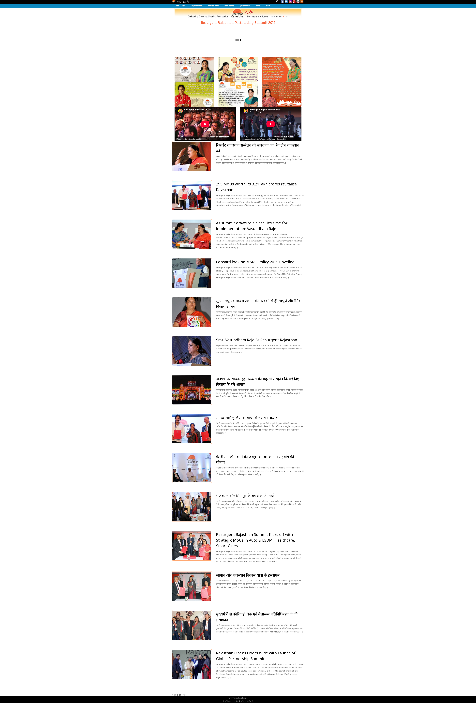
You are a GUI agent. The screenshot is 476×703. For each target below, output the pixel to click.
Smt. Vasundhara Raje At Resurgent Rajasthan (256, 339)
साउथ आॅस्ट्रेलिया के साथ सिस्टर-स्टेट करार (246, 417)
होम (177, 6)
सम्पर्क (268, 6)
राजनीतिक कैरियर (213, 6)
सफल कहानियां (229, 6)
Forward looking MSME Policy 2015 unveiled (255, 261)
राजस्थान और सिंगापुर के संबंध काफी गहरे (245, 495)
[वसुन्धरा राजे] (180, 2)
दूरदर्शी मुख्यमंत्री (245, 6)
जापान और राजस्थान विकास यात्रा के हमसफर (248, 575)
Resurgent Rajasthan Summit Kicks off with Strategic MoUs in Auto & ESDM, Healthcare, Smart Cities (255, 540)
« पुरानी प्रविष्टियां (179, 694)
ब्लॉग (183, 6)
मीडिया (258, 6)
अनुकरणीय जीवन (196, 6)
